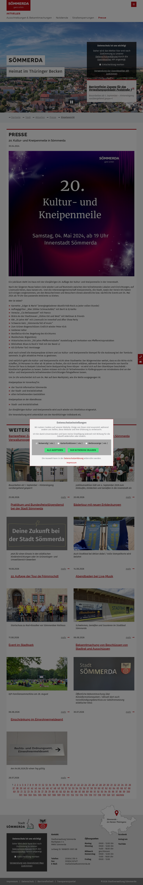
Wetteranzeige (94, 443)
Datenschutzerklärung (73, 458)
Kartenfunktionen (68, 443)
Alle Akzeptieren (55, 450)
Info (51, 443)
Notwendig (43, 443)
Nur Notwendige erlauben (83, 450)
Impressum (72, 463)
